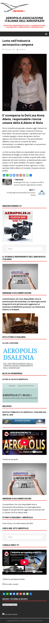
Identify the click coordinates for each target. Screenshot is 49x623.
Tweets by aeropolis (10, 459)
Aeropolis (21, 49)
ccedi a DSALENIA (11, 343)
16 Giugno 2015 (9, 49)
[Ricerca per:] (24, 249)
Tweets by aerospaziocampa (13, 579)
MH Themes (39, 621)
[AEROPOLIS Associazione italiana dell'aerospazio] (14, 12)
